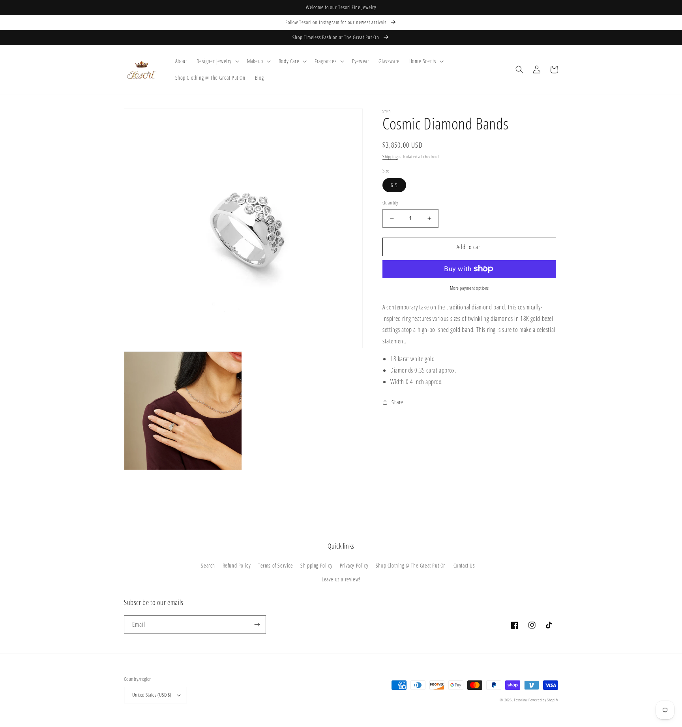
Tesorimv (521, 700)
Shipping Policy (316, 565)
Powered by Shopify (543, 700)
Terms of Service (275, 565)
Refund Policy (237, 565)
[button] (217, 61)
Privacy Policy (354, 565)
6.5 (394, 185)
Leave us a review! (341, 579)
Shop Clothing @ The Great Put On (411, 565)
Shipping (390, 156)
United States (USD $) (151, 694)
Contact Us (464, 565)
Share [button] (397, 402)
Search (208, 565)
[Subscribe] (257, 624)
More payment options (469, 287)
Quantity (390, 202)
